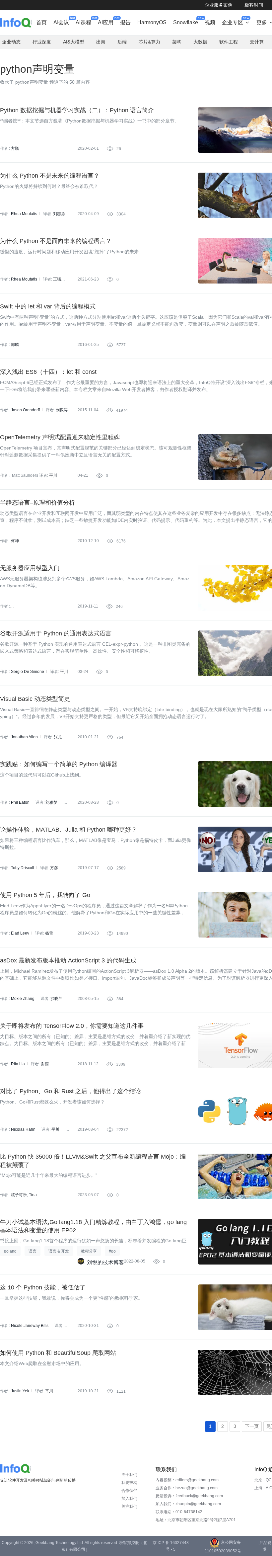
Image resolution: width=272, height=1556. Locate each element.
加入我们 (129, 1498)
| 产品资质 (264, 1546)
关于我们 (129, 1474)
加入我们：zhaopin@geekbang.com (188, 1504)
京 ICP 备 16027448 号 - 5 (171, 1546)
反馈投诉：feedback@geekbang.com (189, 1496)
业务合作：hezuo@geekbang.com (187, 1488)
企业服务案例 (219, 5)
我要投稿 (129, 1482)
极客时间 (253, 5)
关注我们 (129, 1506)
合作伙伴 (129, 1490)
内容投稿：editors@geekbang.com (187, 1480)
